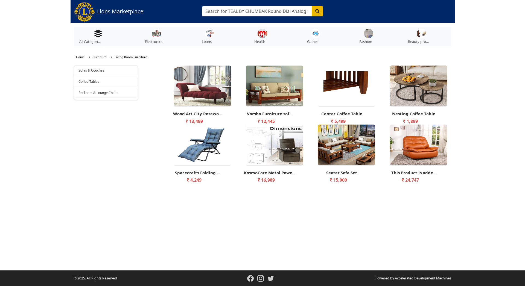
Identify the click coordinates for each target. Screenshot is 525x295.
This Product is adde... (413, 172)
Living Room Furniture (131, 57)
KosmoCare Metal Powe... (270, 172)
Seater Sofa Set (341, 172)
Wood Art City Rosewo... (197, 113)
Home (80, 57)
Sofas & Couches (91, 70)
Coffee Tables (88, 81)
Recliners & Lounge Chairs (98, 92)
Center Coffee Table (341, 113)
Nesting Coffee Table (413, 113)
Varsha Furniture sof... (270, 113)
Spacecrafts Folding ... (197, 172)
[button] (156, 38)
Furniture (99, 57)
